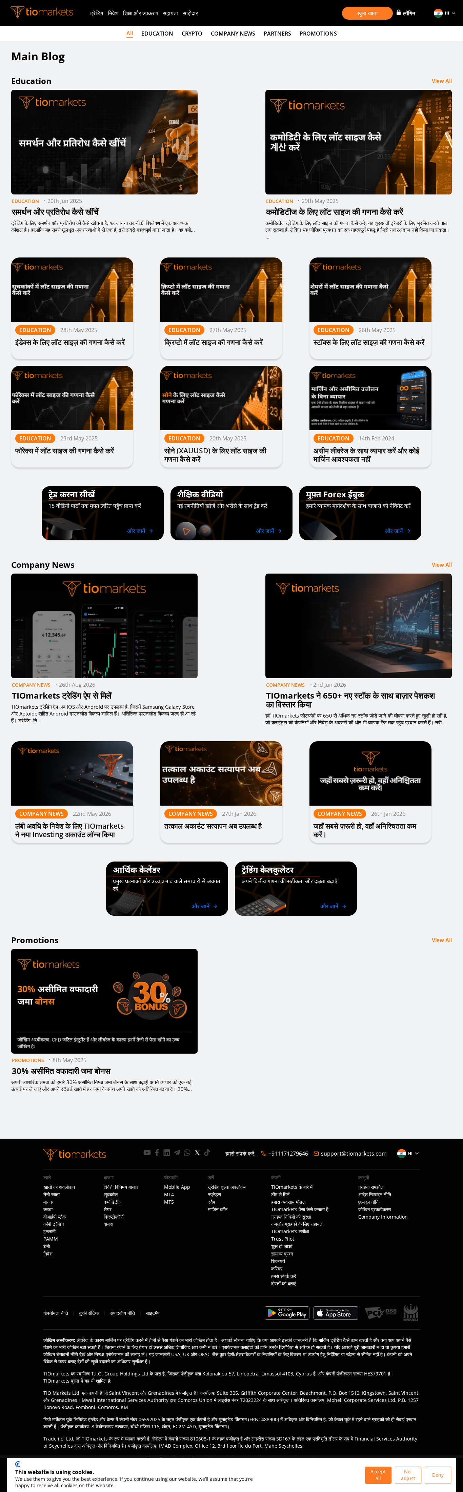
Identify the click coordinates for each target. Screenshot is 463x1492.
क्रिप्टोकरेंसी (114, 1217)
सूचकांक (111, 1194)
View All (442, 81)
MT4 (169, 1194)
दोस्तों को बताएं (283, 1284)
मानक (48, 1202)
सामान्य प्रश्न (282, 1254)
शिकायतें (278, 1261)
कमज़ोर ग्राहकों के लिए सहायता (297, 1224)
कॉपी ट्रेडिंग (53, 1224)
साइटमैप (153, 1313)
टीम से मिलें (280, 1194)
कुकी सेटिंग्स (89, 1313)
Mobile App (177, 1187)
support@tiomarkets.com (354, 1153)
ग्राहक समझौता (371, 1187)
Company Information (383, 1217)
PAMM (50, 1239)
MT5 (169, 1202)
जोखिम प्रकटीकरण (374, 1209)
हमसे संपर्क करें (283, 1276)
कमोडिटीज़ (113, 1202)
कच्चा (48, 1209)
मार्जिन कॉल (217, 1209)
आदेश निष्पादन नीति (374, 1194)
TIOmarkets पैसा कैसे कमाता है (299, 1209)
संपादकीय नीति (122, 1313)
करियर (276, 1269)
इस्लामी (49, 1231)
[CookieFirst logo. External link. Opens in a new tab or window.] (17, 1464)
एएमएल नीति (368, 1202)
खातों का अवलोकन (59, 1187)
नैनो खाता (51, 1194)
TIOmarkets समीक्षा (290, 1231)
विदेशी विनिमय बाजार (121, 1187)
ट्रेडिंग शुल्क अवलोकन (227, 1187)
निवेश (113, 13)
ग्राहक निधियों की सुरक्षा (291, 1217)
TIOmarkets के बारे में (292, 1187)
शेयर (108, 1209)
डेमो (46, 1246)
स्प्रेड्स (214, 1194)
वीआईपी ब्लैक (54, 1217)
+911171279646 (288, 1153)
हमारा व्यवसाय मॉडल (288, 1202)
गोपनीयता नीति (55, 1313)
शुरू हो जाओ (281, 1246)
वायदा (108, 1224)
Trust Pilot (282, 1239)
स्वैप (211, 1202)
